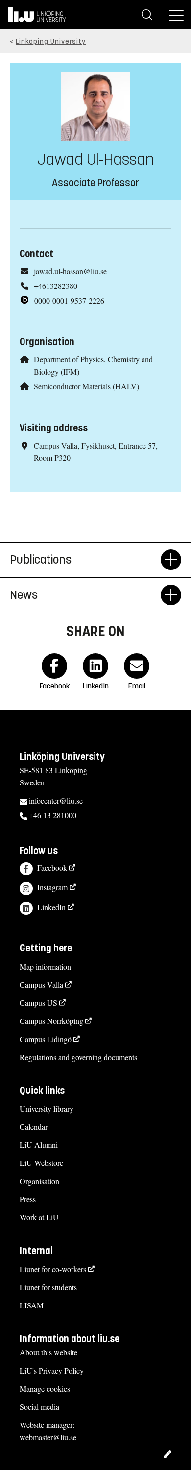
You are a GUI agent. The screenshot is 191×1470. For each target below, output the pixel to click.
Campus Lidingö (46, 1039)
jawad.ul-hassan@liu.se (70, 271)
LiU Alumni (39, 1144)
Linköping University (51, 41)
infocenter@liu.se (56, 800)
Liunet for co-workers (53, 1269)
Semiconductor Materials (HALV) (86, 386)
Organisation (39, 1181)
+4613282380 (55, 286)
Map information (45, 966)
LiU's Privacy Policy (52, 1370)
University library (46, 1108)
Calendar (34, 1126)
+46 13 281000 (52, 815)
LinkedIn (51, 907)
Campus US (38, 1002)
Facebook (52, 867)
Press (28, 1199)
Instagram (52, 887)
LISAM (32, 1305)
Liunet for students (48, 1287)
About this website (48, 1352)
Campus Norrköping (51, 1021)
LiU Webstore (41, 1163)
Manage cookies (45, 1388)
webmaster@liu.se (48, 1437)
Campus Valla (41, 984)
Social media (39, 1406)
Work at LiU (39, 1217)
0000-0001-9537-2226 (69, 300)
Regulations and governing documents (78, 1057)
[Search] (147, 14)
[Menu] (176, 14)
